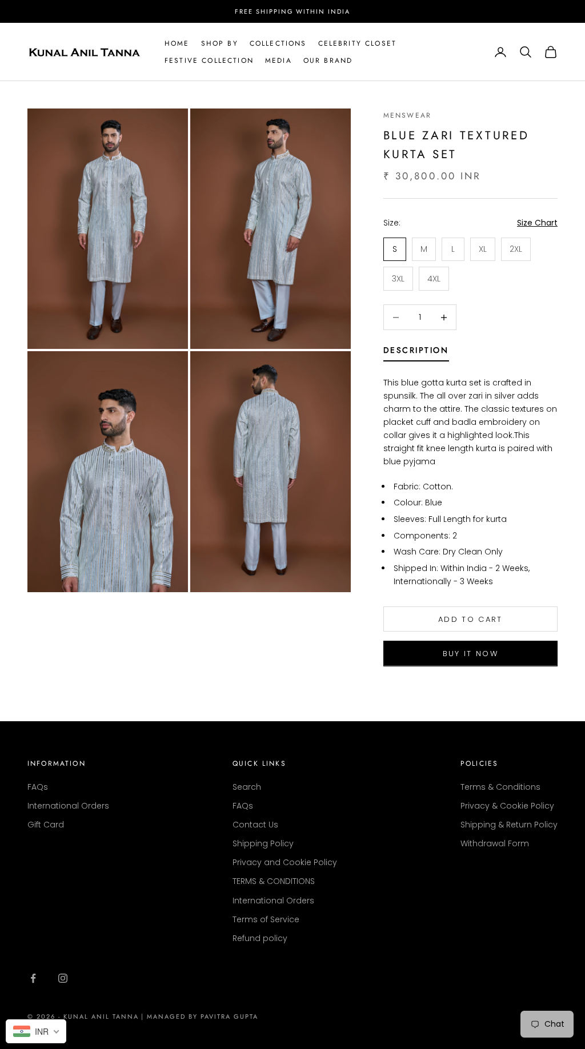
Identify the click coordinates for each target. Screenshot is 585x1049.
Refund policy (260, 938)
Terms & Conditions (500, 787)
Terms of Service (266, 919)
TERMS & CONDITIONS (274, 881)
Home (177, 43)
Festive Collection (209, 60)
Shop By (219, 43)
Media (278, 60)
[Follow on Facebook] (33, 978)
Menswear (407, 115)
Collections (278, 43)
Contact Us (255, 824)
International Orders (68, 805)
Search (247, 787)
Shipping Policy (263, 843)
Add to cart (470, 619)
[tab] (416, 352)
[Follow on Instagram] (63, 978)
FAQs (37, 787)
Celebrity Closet (357, 43)
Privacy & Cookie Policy (507, 805)
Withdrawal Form (494, 843)
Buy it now (470, 653)
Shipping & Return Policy (509, 824)
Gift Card (45, 824)
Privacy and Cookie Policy (285, 862)
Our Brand (327, 60)
